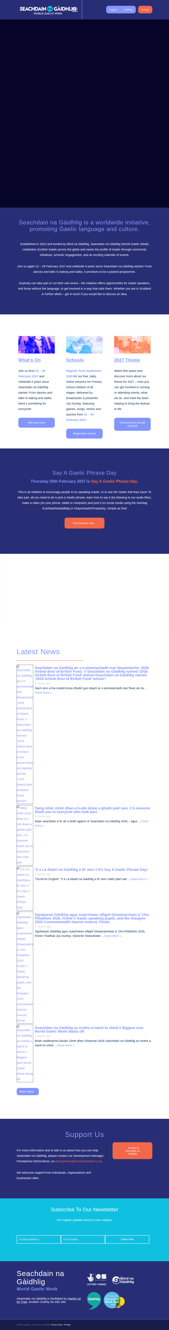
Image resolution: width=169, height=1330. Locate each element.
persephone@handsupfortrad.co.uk (78, 1161)
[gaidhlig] (93, 1301)
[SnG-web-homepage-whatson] (36, 344)
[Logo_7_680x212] (48, 9)
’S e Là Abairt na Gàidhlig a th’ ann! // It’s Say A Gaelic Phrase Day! (91, 870)
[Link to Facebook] (87, 9)
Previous (3, 590)
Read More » (43, 692)
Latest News (38, 651)
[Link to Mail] (102, 9)
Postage (67, 1325)
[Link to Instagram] (97, 9)
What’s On (29, 359)
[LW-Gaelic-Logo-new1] (114, 1300)
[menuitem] (66, 9)
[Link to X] (92, 9)
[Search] (66, 9)
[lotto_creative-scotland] (97, 1279)
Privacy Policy (57, 1325)
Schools (75, 359)
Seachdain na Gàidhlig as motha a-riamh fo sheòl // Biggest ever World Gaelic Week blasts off (89, 1029)
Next (166, 590)
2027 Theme (127, 359)
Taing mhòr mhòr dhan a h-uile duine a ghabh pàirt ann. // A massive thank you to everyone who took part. (92, 810)
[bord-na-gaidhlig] (123, 1280)
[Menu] (74, 9)
